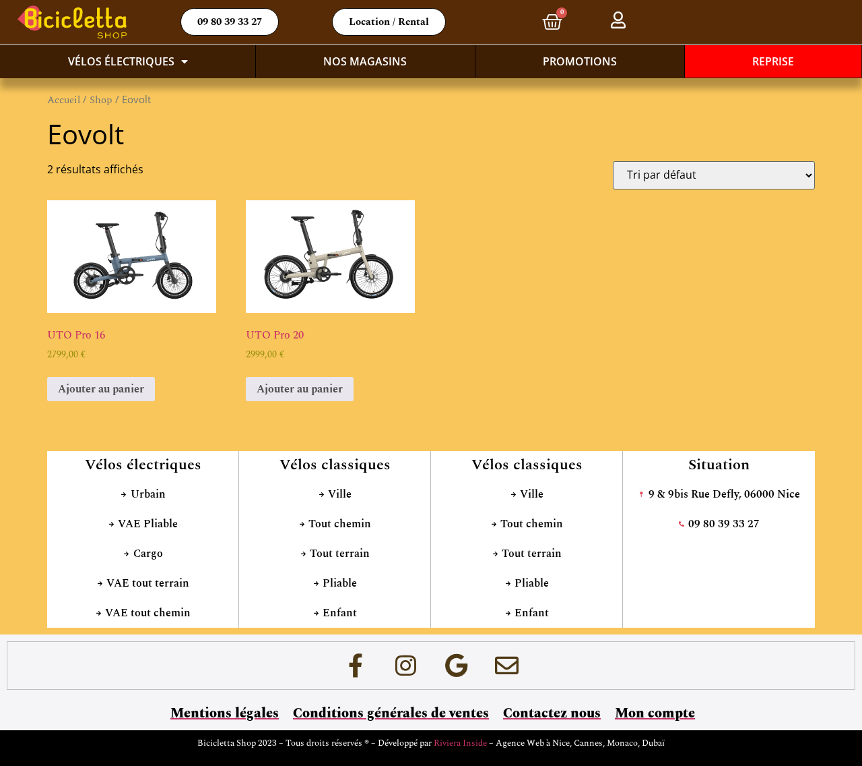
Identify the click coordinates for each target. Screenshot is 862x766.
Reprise (773, 61)
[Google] (456, 665)
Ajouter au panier (101, 389)
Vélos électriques (121, 61)
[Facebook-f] (355, 665)
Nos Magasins (365, 61)
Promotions (580, 61)
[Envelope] (507, 665)
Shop (101, 100)
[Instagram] (406, 665)
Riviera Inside (461, 743)
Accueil (63, 100)
